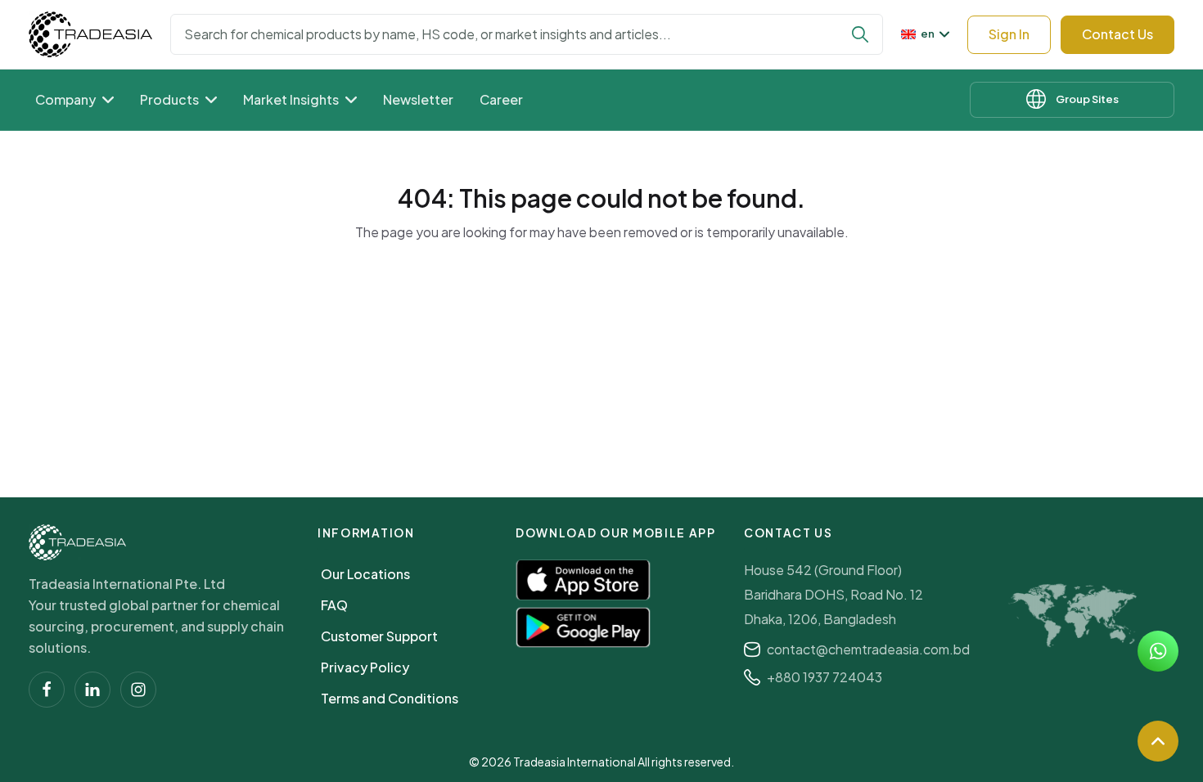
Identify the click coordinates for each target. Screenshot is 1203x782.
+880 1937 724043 (824, 676)
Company (65, 99)
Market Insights (291, 99)
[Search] (860, 34)
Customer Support (379, 636)
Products (169, 99)
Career (501, 99)
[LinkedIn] (92, 690)
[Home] (77, 542)
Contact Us (1117, 34)
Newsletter (418, 99)
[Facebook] (47, 690)
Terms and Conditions (389, 698)
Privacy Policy (365, 667)
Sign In (1009, 34)
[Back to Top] (1158, 741)
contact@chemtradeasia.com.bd (868, 649)
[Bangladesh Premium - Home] (90, 34)
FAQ (334, 604)
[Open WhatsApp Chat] (1158, 651)
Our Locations (365, 573)
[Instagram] (138, 690)
